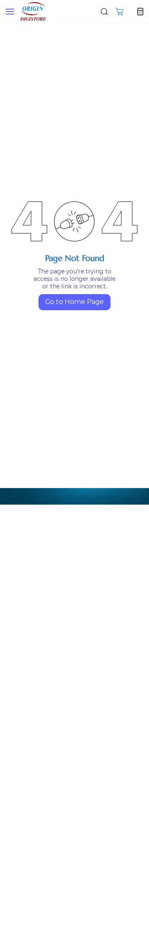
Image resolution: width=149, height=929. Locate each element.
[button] (119, 11)
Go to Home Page (74, 302)
